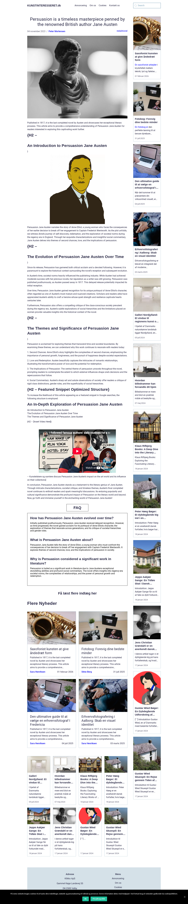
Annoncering (81, 5)
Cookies (102, 5)
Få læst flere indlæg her (77, 593)
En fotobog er (141, 127)
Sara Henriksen (37, 671)
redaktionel (122, 31)
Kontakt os (114, 5)
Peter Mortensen (57, 31)
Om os (93, 5)
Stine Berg (86, 671)
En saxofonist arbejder (146, 64)
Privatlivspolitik (99, 899)
